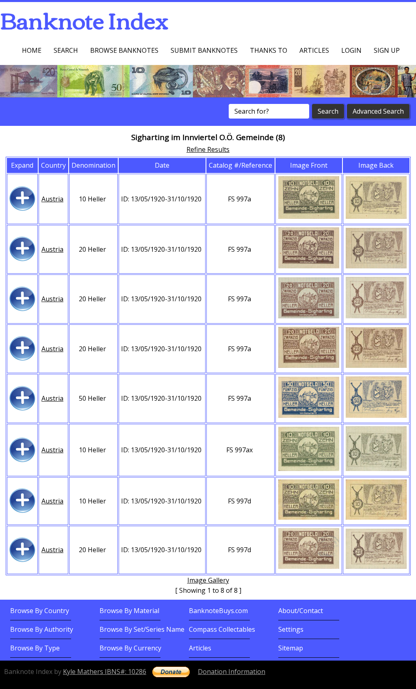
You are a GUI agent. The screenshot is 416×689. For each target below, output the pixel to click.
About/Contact (300, 610)
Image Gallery (208, 580)
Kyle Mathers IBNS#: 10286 (104, 671)
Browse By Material (129, 610)
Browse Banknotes (124, 50)
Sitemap (290, 648)
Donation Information (231, 671)
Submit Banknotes (204, 50)
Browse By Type (35, 648)
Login (351, 50)
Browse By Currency (130, 648)
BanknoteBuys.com (218, 610)
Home (31, 50)
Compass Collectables (222, 629)
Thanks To (268, 50)
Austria (52, 198)
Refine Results (208, 149)
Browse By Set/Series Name (142, 629)
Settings (290, 629)
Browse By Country (39, 610)
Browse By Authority (41, 629)
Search (66, 50)
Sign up (387, 50)
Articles (314, 50)
